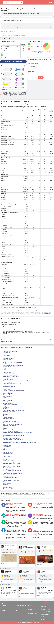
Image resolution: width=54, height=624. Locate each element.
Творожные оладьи (8, 441)
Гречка (5, 451)
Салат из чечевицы (8, 420)
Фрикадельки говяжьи (8, 469)
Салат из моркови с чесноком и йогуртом (13, 390)
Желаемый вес (32, 71)
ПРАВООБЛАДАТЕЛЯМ (32, 603)
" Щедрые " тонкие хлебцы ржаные (12, 406)
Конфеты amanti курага (9, 411)
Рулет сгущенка (7, 415)
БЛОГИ (3, 608)
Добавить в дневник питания (13, 61)
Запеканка (5, 458)
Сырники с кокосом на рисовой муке (12, 422)
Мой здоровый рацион (34, 13)
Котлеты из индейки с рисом (10, 431)
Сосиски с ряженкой (8, 403)
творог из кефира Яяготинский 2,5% (12, 470)
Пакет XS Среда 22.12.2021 (9, 392)
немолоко (5, 444)
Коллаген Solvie (7, 389)
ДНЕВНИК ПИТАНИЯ (6, 603)
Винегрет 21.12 (7, 446)
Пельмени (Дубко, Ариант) (9, 474)
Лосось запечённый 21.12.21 (10, 371)
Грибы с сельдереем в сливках (11, 399)
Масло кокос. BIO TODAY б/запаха (11, 466)
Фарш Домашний (7, 467)
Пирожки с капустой (8, 354)
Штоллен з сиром (7, 387)
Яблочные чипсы (7, 481)
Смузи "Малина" (7, 434)
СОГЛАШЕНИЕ (30, 613)
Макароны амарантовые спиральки (12, 463)
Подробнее (37, 310)
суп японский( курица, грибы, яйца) (12, 462)
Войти (51, 2)
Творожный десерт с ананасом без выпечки (14, 435)
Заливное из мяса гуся (8, 460)
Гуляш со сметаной (8, 429)
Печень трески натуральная (10, 404)
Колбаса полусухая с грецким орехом (12, 362)
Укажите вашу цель (33, 62)
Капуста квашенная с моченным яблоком (13, 410)
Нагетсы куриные (7, 382)
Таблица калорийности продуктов (12, 6)
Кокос (4, 465)
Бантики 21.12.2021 (8, 452)
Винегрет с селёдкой (8, 358)
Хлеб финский (6, 385)
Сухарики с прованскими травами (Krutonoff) (14, 413)
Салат (4, 369)
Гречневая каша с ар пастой (10, 351)
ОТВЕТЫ (16, 610)
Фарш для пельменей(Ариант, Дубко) (12, 472)
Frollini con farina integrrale (10, 375)
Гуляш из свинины (7, 455)
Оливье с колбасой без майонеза (11, 438)
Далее (40, 77)
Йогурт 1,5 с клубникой (9, 373)
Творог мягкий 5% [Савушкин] (10, 488)
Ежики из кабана (7, 483)
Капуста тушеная (7, 400)
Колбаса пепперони (8, 417)
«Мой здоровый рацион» (46, 313)
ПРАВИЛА (35, 613)
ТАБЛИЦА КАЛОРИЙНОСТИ (20, 605)
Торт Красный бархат (8, 418)
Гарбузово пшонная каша (9, 421)
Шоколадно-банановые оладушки (11, 486)
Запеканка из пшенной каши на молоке (13, 439)
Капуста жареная (38, 6)
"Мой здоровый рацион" (20, 35)
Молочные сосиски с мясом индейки (12, 350)
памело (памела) (7, 401)
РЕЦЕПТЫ (4, 605)
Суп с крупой (6, 456)
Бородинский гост (7, 448)
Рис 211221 (6, 408)
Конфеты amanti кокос (8, 368)
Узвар (4, 397)
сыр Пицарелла (7, 445)
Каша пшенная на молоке (9, 425)
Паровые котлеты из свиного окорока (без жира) (15, 380)
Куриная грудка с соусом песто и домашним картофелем (17, 432)
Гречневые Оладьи (8, 372)
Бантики (5, 449)
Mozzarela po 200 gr (8, 393)
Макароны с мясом (8, 476)
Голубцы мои (6, 355)
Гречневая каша (7, 352)
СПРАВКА (29, 605)
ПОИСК (16, 603)
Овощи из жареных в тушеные (10, 477)
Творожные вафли (7, 396)
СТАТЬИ (3, 610)
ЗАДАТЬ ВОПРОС (31, 609)
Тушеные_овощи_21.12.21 (9, 487)
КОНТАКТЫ (30, 610)
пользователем (14, 13)
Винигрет (5, 484)
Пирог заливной (7, 427)
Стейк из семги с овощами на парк (12, 357)
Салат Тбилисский (7, 479)
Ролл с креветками (8, 379)
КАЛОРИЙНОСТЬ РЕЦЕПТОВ (20, 608)
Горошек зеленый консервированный (12, 473)
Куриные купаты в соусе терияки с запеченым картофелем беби (19, 442)
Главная (2, 6)
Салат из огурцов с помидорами (11, 480)
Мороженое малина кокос (9, 386)
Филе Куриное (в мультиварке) (11, 378)
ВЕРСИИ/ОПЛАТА (31, 607)
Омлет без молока (7, 361)
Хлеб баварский (7, 364)
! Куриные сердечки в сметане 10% (12, 383)
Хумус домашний (7, 359)
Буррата (5, 428)
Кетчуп (5, 459)
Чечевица (5, 414)
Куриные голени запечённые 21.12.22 (12, 376)
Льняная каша (6, 436)
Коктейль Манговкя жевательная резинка (13, 365)
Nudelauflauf (6, 407)
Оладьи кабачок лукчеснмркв (10, 366)
